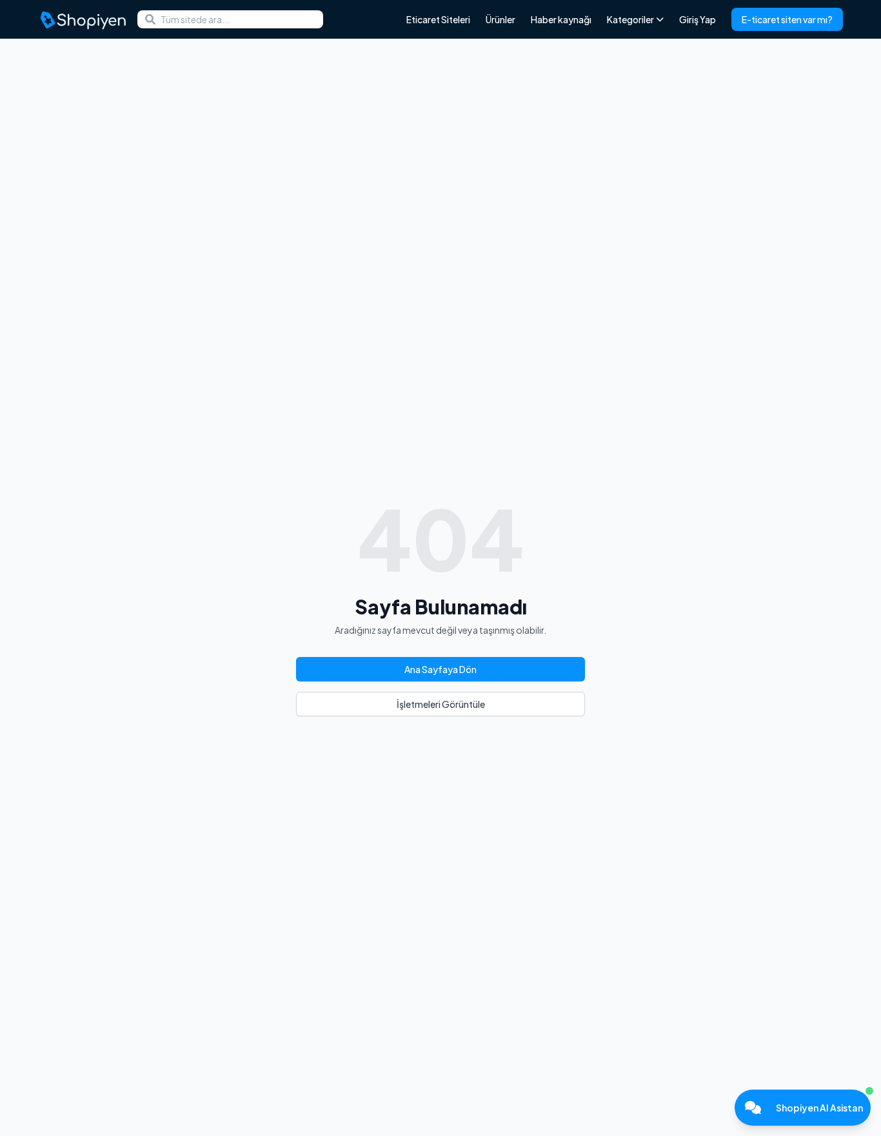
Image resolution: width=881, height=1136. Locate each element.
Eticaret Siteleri (438, 19)
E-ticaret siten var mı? (787, 19)
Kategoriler (630, 19)
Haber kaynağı (561, 19)
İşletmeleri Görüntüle (441, 704)
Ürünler (500, 19)
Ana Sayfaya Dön (440, 669)
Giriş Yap (697, 19)
